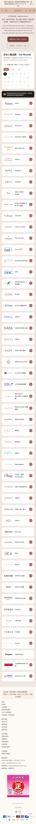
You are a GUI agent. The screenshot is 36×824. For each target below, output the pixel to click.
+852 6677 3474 (19, 760)
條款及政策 (18, 807)
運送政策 (4, 739)
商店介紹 (4, 722)
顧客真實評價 (6, 710)
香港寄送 (4, 724)
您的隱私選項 (6, 747)
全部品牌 (4, 707)
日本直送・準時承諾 (8, 715)
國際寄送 (4, 729)
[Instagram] (20, 812)
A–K (13, 69)
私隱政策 (4, 744)
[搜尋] (6, 11)
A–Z (5, 74)
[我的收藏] (30, 11)
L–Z (19, 69)
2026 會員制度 (6, 712)
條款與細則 (5, 741)
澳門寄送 (4, 727)
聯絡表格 (11, 768)
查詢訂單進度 (6, 753)
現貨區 (4, 704)
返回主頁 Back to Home (18, 39)
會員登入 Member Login (18, 45)
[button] (30, 103)
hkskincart (20, 803)
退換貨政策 (5, 736)
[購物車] (34, 11)
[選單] (2, 11)
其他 (28, 85)
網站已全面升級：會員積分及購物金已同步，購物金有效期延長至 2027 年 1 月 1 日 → (18, 4)
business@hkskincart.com (17, 765)
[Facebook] (16, 812)
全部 (6, 69)
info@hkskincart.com (14, 763)
